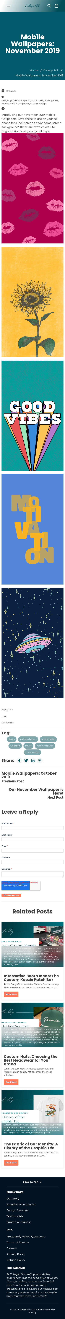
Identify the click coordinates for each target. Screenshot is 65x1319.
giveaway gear (44, 954)
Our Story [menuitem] (12, 1198)
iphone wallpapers (19, 100)
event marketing (46, 962)
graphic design (38, 100)
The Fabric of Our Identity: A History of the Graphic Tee (31, 1146)
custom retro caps (24, 1037)
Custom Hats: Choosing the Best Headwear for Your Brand (30, 1060)
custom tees (55, 951)
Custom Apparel (10, 948)
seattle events (52, 948)
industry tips (9, 1045)
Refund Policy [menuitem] (15, 1260)
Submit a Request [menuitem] (18, 1222)
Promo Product (26, 948)
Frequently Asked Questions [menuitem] (25, 1236)
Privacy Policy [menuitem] (15, 1254)
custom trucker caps (42, 1037)
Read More (11, 994)
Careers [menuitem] (11, 1248)
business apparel (26, 951)
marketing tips (10, 954)
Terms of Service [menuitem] (17, 1242)
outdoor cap (14, 1040)
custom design (38, 103)
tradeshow (13, 962)
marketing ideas (10, 964)
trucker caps (9, 1037)
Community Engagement (28, 959)
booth (28, 962)
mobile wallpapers (19, 103)
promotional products (23, 956)
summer (14, 951)
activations (45, 959)
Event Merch (9, 959)
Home (34, 70)
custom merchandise (27, 954)
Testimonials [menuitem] (14, 1216)
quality (21, 962)
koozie (35, 962)
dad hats (37, 1040)
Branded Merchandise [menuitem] (21, 1204)
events (6, 951)
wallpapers (52, 100)
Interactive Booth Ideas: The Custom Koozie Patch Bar (31, 977)
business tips (40, 956)
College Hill (51, 70)
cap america (26, 1040)
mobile (5, 103)
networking (40, 948)
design (5, 100)
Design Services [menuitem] (17, 1210)
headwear (8, 956)
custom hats (53, 1034)
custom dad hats (49, 1040)
